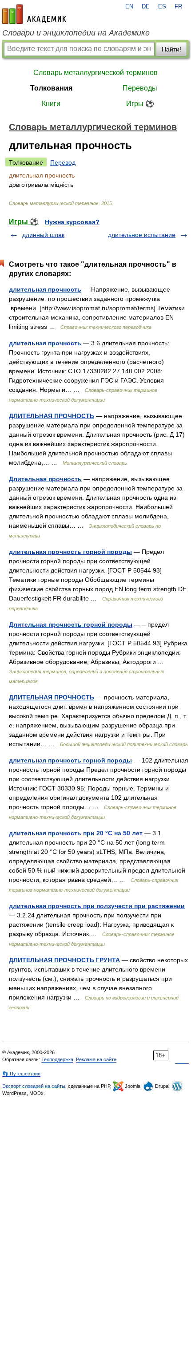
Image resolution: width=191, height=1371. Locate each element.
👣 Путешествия (21, 1073)
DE (146, 7)
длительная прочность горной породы (70, 551)
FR (178, 7)
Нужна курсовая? (72, 221)
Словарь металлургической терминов (95, 72)
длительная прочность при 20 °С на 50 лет (76, 833)
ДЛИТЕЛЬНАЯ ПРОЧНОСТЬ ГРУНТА (64, 960)
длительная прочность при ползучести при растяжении (97, 905)
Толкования (51, 88)
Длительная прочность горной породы (70, 624)
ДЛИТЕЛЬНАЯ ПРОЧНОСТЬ (51, 415)
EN (129, 7)
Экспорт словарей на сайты (33, 1086)
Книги (51, 103)
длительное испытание (141, 234)
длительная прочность (45, 289)
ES (162, 7)
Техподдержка (57, 1059)
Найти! (171, 49)
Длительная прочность (45, 478)
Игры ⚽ (140, 103)
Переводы (140, 88)
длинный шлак (43, 234)
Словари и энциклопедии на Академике (76, 32)
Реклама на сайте (96, 1059)
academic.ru (34, 14)
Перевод (63, 162)
